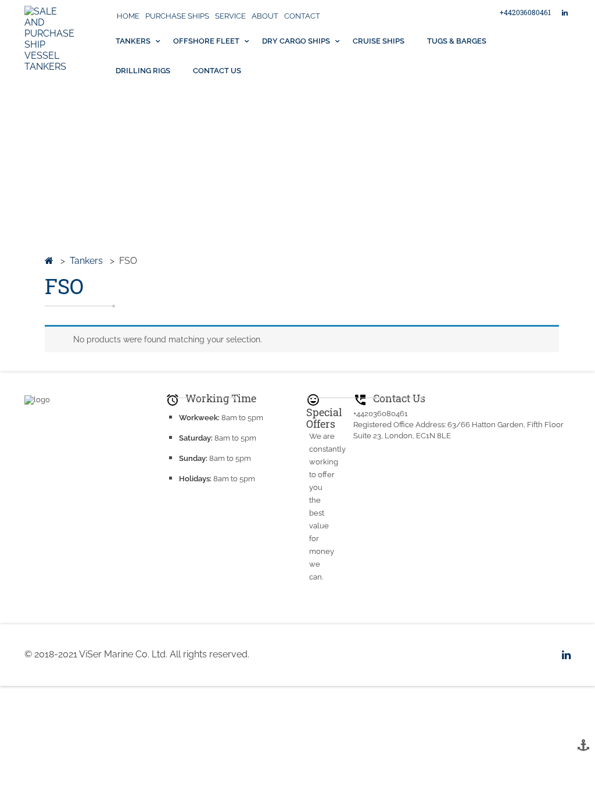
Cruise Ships (378, 41)
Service (230, 16)
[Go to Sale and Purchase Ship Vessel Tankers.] (49, 260)
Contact (302, 16)
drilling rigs (143, 70)
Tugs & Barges (456, 41)
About (265, 16)
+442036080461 (525, 12)
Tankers (133, 41)
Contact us (217, 70)
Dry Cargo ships (296, 41)
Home (128, 16)
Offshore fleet (206, 41)
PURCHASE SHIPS (177, 16)
